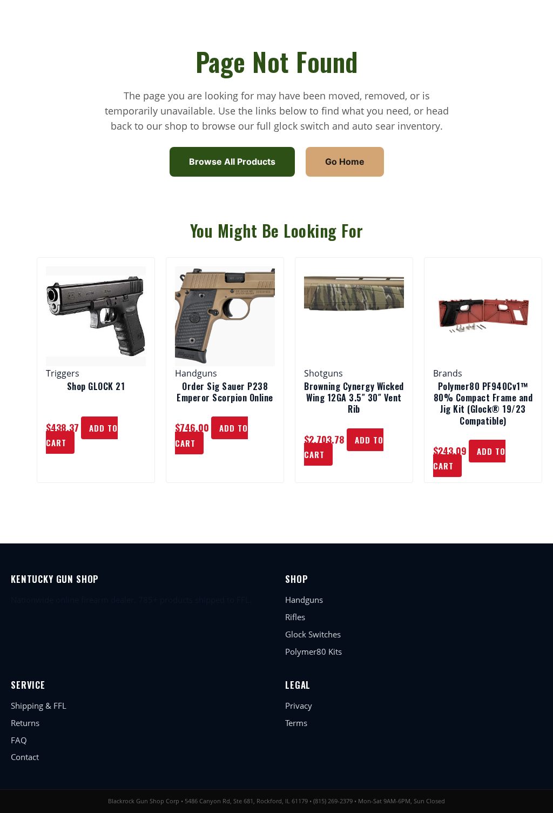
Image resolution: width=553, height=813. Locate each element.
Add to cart (82, 435)
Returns (25, 722)
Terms (296, 722)
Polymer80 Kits (313, 651)
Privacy (298, 705)
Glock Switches (313, 634)
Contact (25, 756)
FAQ (19, 740)
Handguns (304, 599)
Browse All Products (232, 161)
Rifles (295, 617)
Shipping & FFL (38, 705)
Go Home (345, 161)
